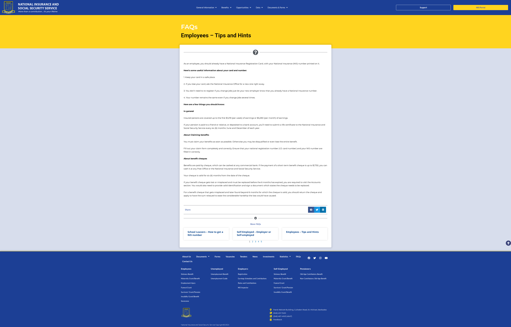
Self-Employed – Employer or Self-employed (254, 233)
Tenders (243, 256)
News (255, 256)
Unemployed (217, 268)
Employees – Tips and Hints (302, 231)
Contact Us (187, 261)
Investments (268, 256)
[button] (206, 7)
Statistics (284, 256)
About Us (186, 256)
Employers (243, 268)
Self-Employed (281, 268)
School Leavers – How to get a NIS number (205, 233)
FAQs (298, 256)
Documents (201, 256)
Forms (217, 256)
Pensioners (305, 268)
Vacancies (230, 256)
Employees (186, 268)
